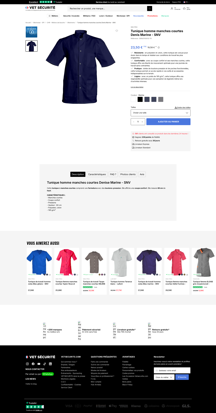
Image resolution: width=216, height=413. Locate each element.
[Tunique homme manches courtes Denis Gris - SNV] (160, 99)
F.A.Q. (93, 379)
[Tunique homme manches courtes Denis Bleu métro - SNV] (153, 99)
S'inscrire (182, 377)
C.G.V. (63, 382)
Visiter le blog (31, 384)
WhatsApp (48, 374)
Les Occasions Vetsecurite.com (135, 376)
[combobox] (165, 377)
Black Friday (127, 385)
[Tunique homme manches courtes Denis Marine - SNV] (147, 99)
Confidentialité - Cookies (71, 385)
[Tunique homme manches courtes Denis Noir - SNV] (140, 99)
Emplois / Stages (68, 365)
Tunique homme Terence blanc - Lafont (121, 282)
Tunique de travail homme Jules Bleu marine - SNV (149, 282)
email (31, 374)
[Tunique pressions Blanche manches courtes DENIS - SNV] (133, 99)
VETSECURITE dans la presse (73, 376)
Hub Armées (96, 385)
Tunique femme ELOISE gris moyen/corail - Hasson (203, 283)
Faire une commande (99, 362)
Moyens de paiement (99, 373)
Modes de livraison (98, 370)
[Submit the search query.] (149, 8)
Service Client (66, 387)
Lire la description (137, 87)
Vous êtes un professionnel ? (102, 376)
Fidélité (125, 362)
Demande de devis (163, 2)
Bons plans (126, 382)
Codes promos (128, 373)
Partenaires (65, 367)
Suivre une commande (100, 365)
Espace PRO (176, 2)
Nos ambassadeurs (69, 370)
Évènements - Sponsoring (71, 373)
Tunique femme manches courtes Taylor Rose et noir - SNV (66, 283)
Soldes (125, 379)
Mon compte (96, 382)
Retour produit (97, 367)
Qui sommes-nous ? (69, 362)
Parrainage (126, 365)
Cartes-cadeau (128, 367)
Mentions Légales (68, 379)
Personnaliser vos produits (133, 370)
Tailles (133, 107)
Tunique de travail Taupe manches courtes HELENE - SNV (94, 283)
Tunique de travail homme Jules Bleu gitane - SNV (39, 282)
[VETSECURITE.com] (40, 8)
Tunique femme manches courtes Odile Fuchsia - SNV (176, 283)
